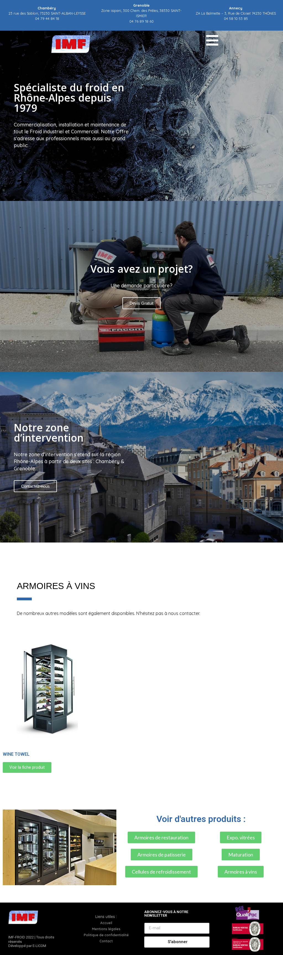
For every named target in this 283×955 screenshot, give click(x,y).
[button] (141, 546)
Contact (106, 941)
